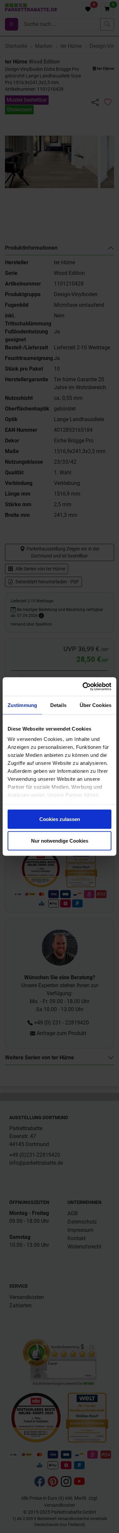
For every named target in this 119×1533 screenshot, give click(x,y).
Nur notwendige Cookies (59, 841)
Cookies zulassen (59, 819)
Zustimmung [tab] (22, 705)
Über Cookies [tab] (95, 705)
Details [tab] (58, 705)
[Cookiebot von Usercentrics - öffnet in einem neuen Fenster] (84, 686)
